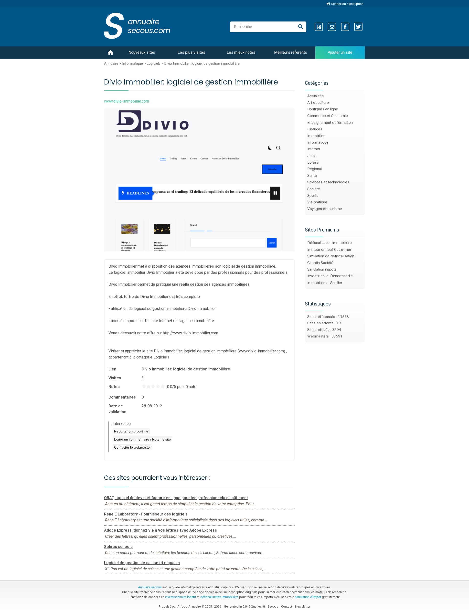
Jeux (311, 156)
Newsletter (302, 606)
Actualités (315, 96)
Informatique (132, 64)
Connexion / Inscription (347, 4)
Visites (114, 378)
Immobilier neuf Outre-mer (329, 249)
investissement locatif (180, 597)
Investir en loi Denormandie (330, 276)
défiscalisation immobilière (219, 597)
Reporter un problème (131, 431)
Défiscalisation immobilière (329, 243)
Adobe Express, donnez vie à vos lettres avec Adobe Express (160, 530)
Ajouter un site (340, 52)
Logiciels (153, 64)
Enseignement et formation (330, 122)
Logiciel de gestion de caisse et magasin (142, 562)
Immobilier (316, 136)
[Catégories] (319, 27)
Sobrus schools (118, 546)
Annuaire (111, 64)
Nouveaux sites (141, 52)
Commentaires (122, 397)
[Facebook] (345, 27)
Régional (314, 169)
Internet (313, 149)
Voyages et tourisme (324, 209)
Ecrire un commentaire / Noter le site (142, 439)
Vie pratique (317, 202)
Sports (312, 195)
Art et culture (318, 102)
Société (313, 189)
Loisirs (312, 162)
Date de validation (117, 409)
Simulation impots (322, 269)
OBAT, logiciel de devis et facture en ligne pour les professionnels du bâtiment (176, 497)
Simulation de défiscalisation (330, 256)
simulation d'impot (308, 597)
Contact (286, 606)
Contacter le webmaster (132, 447)
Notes (114, 386)
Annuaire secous (150, 587)
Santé (312, 175)
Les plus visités (191, 52)
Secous (273, 606)
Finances (314, 129)
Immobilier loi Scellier (324, 283)
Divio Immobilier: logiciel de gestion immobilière (202, 64)
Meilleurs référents (290, 52)
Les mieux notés (241, 52)
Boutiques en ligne (322, 109)
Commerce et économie (327, 116)
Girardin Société (320, 263)
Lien (112, 369)
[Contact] (332, 27)
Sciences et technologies (328, 182)
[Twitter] (358, 27)
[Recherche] (300, 27)
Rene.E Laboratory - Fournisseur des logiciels (146, 514)
